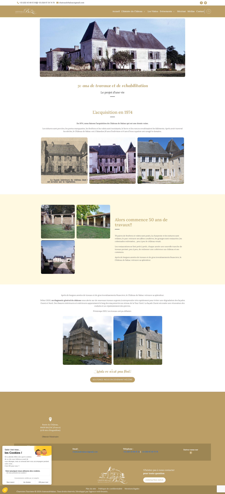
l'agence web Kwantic (98, 491)
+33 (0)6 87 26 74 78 (46, 2)
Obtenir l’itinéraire (50, 436)
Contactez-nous (154, 480)
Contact (200, 11)
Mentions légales (132, 488)
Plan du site (91, 488)
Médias (191, 11)
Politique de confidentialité (110, 488)
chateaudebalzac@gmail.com (71, 2)
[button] (112, 379)
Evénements (166, 11)
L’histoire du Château (131, 11)
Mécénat (181, 11)
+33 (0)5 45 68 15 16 (27, 2)
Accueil (116, 11)
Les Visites (153, 11)
